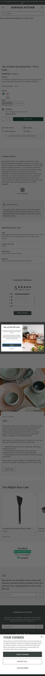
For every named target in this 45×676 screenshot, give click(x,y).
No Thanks (12, 348)
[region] (22, 654)
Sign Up (12, 345)
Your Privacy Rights (22, 668)
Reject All (22, 661)
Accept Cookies (22, 654)
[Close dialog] (42, 326)
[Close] (41, 637)
